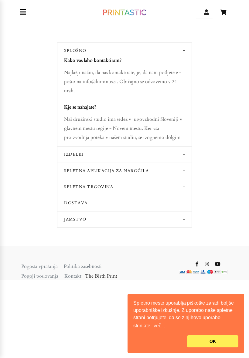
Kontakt (72, 276)
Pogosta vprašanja (39, 266)
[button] (159, 341)
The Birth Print (101, 276)
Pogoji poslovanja (39, 276)
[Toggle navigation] (23, 12)
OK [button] (213, 341)
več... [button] (159, 325)
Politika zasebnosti (83, 266)
